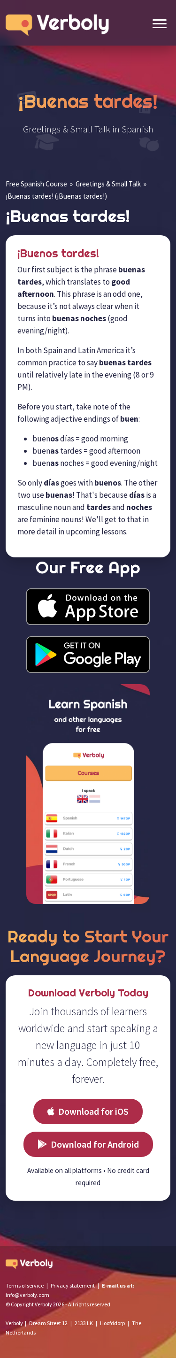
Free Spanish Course (36, 183)
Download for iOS (93, 1111)
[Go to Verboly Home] (60, 23)
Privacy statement (73, 1285)
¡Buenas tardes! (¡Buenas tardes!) (56, 196)
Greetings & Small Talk (108, 183)
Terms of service (25, 1285)
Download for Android (95, 1144)
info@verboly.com (27, 1294)
